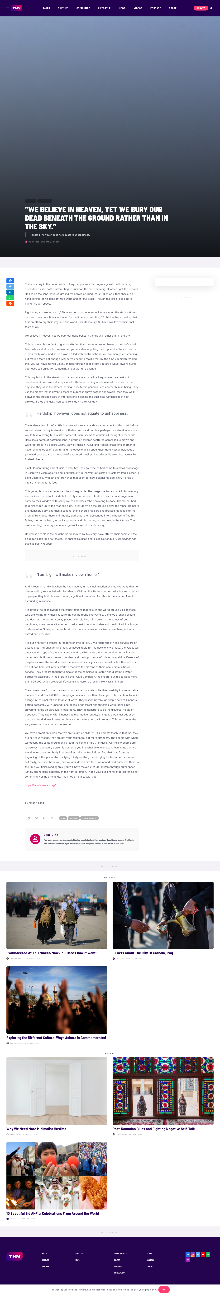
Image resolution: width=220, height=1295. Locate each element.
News (77, 1260)
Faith (44, 1253)
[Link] (16, 8)
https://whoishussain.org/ (40, 785)
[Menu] (7, 8)
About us (150, 1260)
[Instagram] (193, 1254)
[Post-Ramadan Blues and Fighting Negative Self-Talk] (163, 1097)
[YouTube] (203, 1254)
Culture (45, 1260)
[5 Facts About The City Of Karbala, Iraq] (163, 921)
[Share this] (10, 280)
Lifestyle (79, 1253)
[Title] (208, 1254)
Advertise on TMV (110, 263)
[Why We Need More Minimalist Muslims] (56, 1097)
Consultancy (119, 1273)
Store (149, 1253)
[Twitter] (198, 1254)
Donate (117, 1260)
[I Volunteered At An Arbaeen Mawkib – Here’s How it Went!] (56, 921)
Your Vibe (34, 242)
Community (46, 1266)
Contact (150, 1266)
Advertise (118, 1266)
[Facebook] (188, 1254)
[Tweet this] (10, 286)
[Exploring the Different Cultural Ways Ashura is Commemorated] (56, 1006)
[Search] (211, 8)
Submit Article (120, 1253)
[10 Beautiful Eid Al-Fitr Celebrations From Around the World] (56, 1181)
